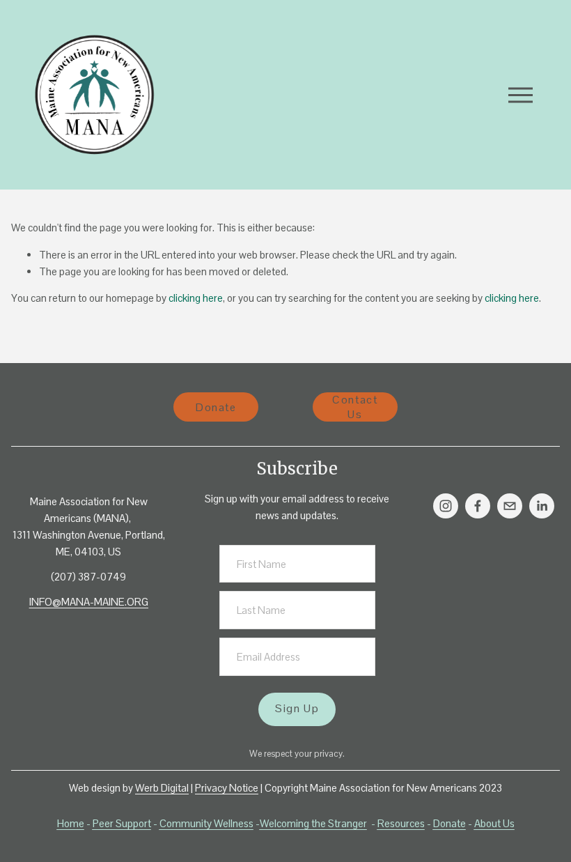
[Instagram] (445, 505)
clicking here (196, 298)
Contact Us (354, 407)
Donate (216, 407)
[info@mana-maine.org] (509, 505)
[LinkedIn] (541, 505)
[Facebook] (477, 505)
